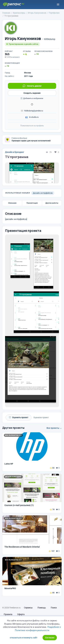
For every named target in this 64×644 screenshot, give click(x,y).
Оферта (21, 614)
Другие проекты (13, 427)
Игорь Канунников (23, 38)
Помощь (42, 607)
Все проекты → (54, 428)
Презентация (32, 203)
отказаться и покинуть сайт (23, 637)
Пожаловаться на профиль (32, 126)
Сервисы (28, 607)
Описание (12, 203)
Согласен (49, 637)
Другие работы (51, 203)
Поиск (54, 607)
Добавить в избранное (33, 98)
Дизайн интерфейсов (43, 193)
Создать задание (32, 93)
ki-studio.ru (34, 117)
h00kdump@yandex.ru (33, 111)
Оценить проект (18, 417)
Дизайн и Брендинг (14, 152)
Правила (8, 614)
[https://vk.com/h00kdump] (32, 104)
